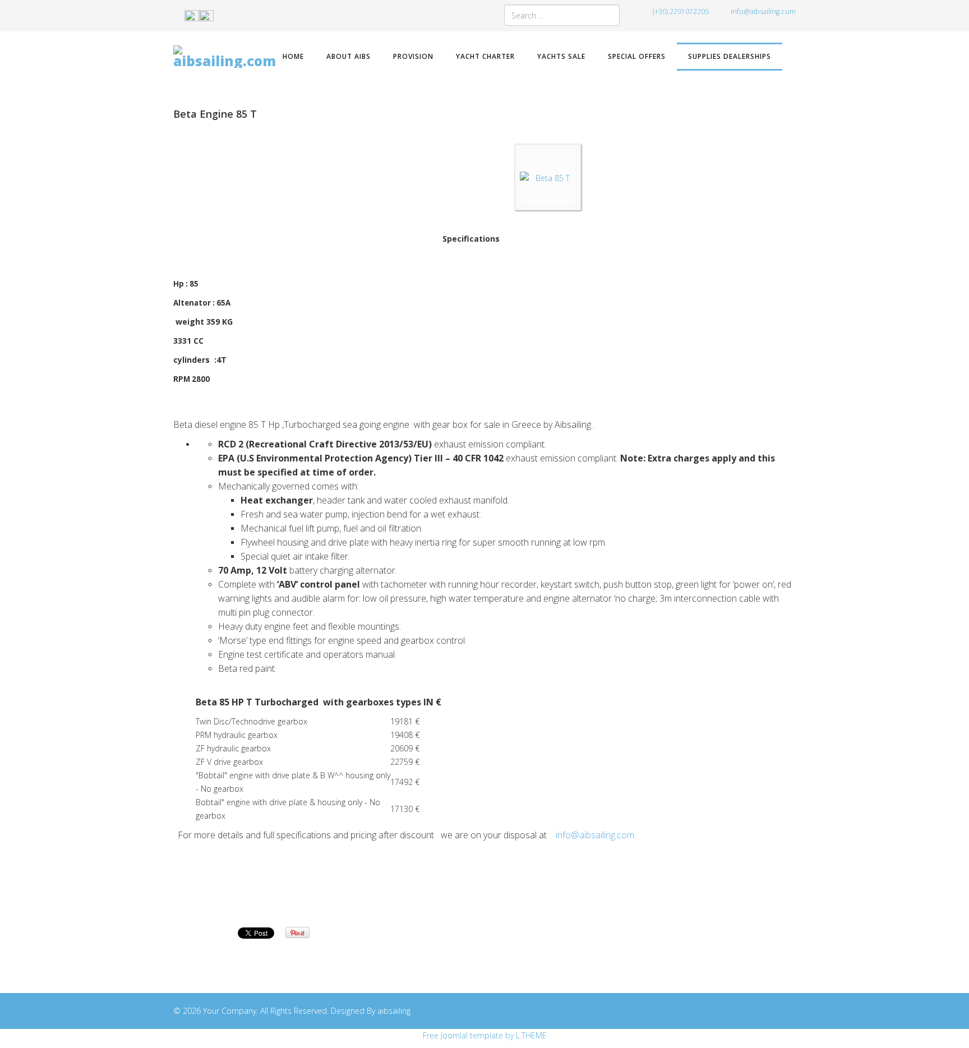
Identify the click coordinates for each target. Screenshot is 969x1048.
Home (293, 56)
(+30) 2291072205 (681, 11)
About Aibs (348, 56)
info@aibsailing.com (763, 11)
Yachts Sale (561, 56)
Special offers (637, 56)
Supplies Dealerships (729, 56)
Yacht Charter (485, 56)
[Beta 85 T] (548, 178)
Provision (413, 56)
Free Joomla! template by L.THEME (485, 1035)
